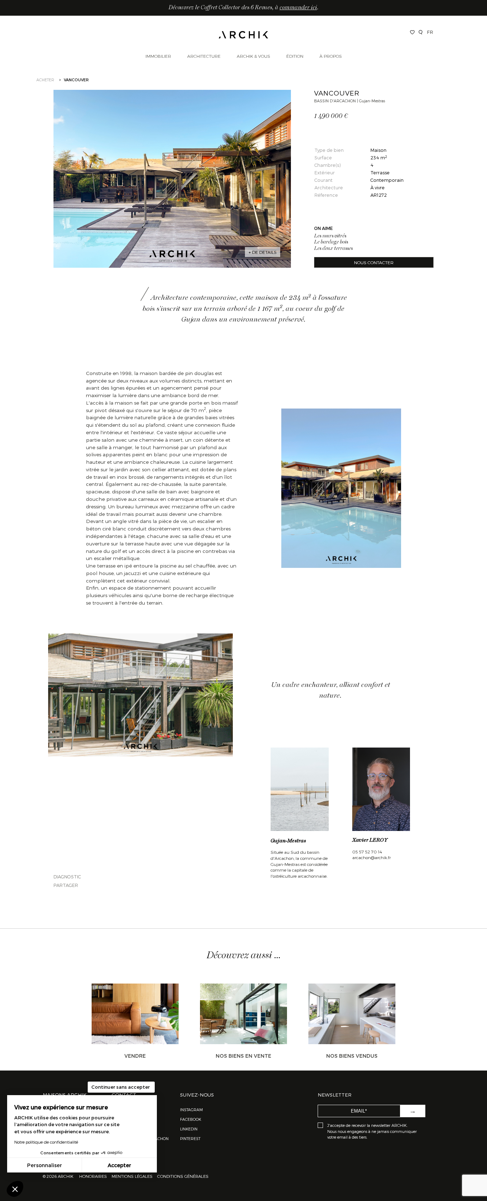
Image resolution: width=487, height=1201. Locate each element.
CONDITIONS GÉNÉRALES (182, 1176)
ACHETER (45, 79)
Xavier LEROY (370, 840)
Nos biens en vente (243, 1056)
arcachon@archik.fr (371, 857)
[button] (15, 1188)
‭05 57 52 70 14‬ (367, 851)
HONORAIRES (93, 1176)
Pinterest (190, 1138)
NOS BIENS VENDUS (352, 1056)
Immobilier (158, 55)
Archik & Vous (253, 55)
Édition (294, 55)
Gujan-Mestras (288, 840)
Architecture (204, 55)
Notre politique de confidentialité (46, 1141)
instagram (191, 1109)
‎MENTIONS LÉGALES (132, 1176)
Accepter (119, 1165)
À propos (330, 55)
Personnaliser (44, 1165)
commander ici (298, 8)
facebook (190, 1119)
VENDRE (135, 1056)
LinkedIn (189, 1128)
